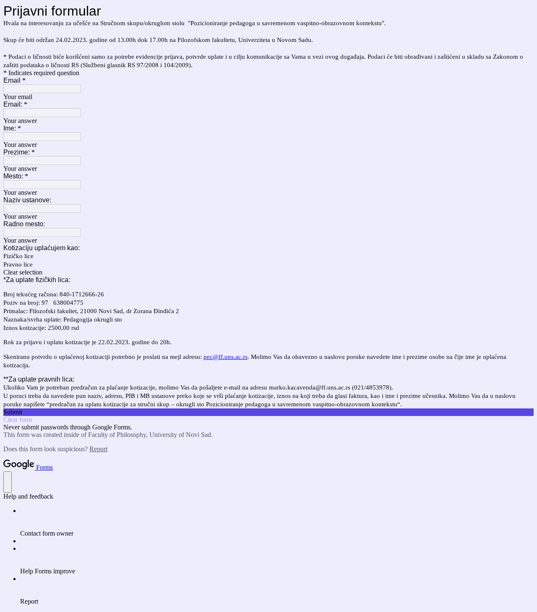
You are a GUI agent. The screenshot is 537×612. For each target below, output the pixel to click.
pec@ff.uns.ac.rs (225, 356)
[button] (268, 272)
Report (98, 448)
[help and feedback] (7, 482)
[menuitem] (277, 522)
